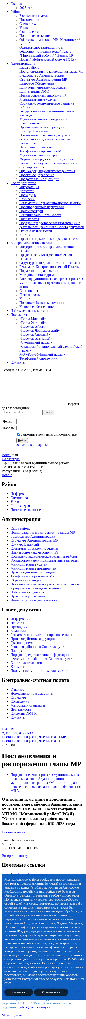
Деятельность (29, 294)
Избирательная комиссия (29, 310)
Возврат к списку (15, 856)
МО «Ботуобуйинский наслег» (42, 354)
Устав (23, 27)
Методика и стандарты (36, 275)
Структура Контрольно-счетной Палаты (49, 263)
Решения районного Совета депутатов (39, 647)
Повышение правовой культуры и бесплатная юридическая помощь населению (45, 139)
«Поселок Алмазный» (35, 338)
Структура (18, 697)
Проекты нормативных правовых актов (49, 239)
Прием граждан (31, 211)
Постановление (13, 832)
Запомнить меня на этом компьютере (49, 434)
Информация (29, 19)
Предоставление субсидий (39, 179)
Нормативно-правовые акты (40, 271)
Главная (16, 4)
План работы (29, 219)
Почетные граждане (34, 35)
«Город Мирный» (32, 318)
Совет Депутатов (23, 183)
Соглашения (28, 291)
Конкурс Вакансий (33, 131)
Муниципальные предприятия (33, 568)
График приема (22, 643)
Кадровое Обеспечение (36, 83)
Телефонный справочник (38, 358)
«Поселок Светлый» (34, 334)
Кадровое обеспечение (36, 306)
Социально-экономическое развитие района (44, 556)
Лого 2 (7, 475)
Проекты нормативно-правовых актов (39, 670)
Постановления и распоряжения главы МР (51, 71)
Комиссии (27, 199)
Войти (6, 455)
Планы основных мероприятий (43, 95)
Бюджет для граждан (34, 15)
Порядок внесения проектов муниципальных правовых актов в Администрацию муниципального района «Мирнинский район (45, 779)
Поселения (19, 314)
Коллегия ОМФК (24, 713)
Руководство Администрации (41, 75)
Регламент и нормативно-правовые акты (50, 203)
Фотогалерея (29, 31)
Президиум (27, 195)
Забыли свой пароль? (32, 445)
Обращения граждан (26, 580)
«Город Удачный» (32, 322)
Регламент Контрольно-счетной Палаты (49, 267)
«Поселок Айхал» (32, 326)
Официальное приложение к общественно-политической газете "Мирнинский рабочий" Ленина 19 (46, 51)
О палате (17, 689)
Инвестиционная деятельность (34, 600)
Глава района (29, 67)
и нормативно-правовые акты (49, 635)
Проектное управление (36, 175)
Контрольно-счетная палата (31, 243)
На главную (11, 459)
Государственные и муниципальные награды (45, 560)
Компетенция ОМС (34, 91)
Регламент (18, 635)
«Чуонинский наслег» (36, 342)
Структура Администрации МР (43, 79)
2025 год (25, 8)
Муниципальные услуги (37, 99)
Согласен (18, 992)
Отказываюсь (51, 992)
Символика (28, 23)
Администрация (23, 63)
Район (15, 12)
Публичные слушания (36, 147)
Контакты (26, 235)
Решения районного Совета (40, 215)
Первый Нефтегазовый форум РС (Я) (47, 59)
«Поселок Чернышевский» (39, 330)
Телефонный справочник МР (41, 151)
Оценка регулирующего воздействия (47, 171)
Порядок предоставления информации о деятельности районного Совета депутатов (51, 225)
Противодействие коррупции (41, 127)
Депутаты (26, 191)
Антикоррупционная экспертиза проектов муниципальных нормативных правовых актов (51, 283)
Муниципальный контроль (39, 155)
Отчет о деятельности (35, 231)
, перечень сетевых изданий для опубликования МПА (46, 786)
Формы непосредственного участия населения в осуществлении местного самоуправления (48, 163)
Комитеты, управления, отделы (43, 87)
